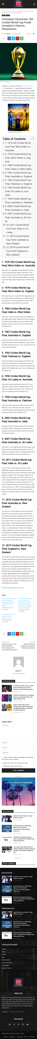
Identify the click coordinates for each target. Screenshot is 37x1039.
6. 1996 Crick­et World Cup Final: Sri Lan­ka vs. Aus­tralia (18, 191)
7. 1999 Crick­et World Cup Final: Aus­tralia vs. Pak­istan (19, 200)
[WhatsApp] (21, 38)
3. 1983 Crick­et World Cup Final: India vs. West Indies (18, 167)
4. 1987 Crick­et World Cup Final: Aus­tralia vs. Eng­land (18, 174)
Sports (7, 11)
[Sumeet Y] (3, 34)
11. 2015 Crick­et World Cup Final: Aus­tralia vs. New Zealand (17, 240)
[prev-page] (3, 715)
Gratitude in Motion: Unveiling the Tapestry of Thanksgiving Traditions (28, 646)
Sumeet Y (8, 33)
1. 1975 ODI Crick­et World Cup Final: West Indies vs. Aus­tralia (18, 147)
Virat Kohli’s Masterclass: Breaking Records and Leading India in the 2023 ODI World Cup (23, 696)
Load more (18, 858)
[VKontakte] (27, 1024)
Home (3, 11)
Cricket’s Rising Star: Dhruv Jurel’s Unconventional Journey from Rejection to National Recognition (23, 687)
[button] (31, 138)
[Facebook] (9, 38)
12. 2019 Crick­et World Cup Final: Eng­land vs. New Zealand (17, 251)
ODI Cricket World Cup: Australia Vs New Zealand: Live (8, 616)
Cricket (7, 15)
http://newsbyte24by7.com (18, 673)
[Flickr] (18, 1024)
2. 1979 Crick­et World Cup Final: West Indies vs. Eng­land (18, 158)
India (3, 700)
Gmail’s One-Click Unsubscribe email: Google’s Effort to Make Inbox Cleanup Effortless (23, 838)
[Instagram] (23, 1024)
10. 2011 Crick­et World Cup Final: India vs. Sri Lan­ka (17, 229)
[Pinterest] (17, 38)
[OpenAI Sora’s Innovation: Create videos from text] (7, 818)
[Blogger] (9, 1024)
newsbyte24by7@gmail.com (17, 1012)
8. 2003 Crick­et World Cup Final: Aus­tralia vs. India (18, 208)
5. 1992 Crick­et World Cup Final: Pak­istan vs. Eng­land (18, 182)
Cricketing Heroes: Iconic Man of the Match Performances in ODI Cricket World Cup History (9, 602)
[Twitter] (13, 38)
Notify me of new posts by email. (13, 766)
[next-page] (6, 715)
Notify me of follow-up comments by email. (16, 763)
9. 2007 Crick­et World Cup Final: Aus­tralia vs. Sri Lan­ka (18, 217)
